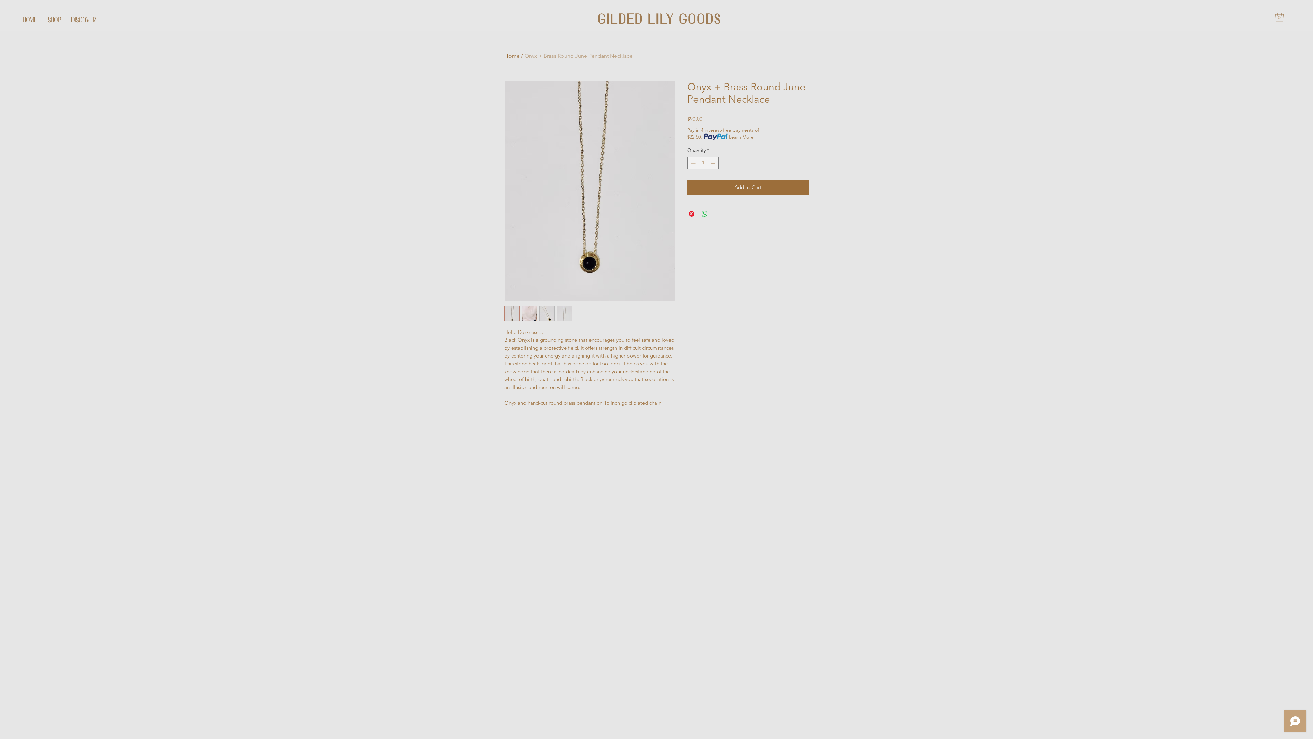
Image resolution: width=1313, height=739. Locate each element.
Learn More (741, 137)
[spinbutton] (703, 163)
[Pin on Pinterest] (692, 214)
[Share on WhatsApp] (705, 214)
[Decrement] (692, 163)
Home (512, 56)
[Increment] (713, 163)
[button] (1279, 17)
